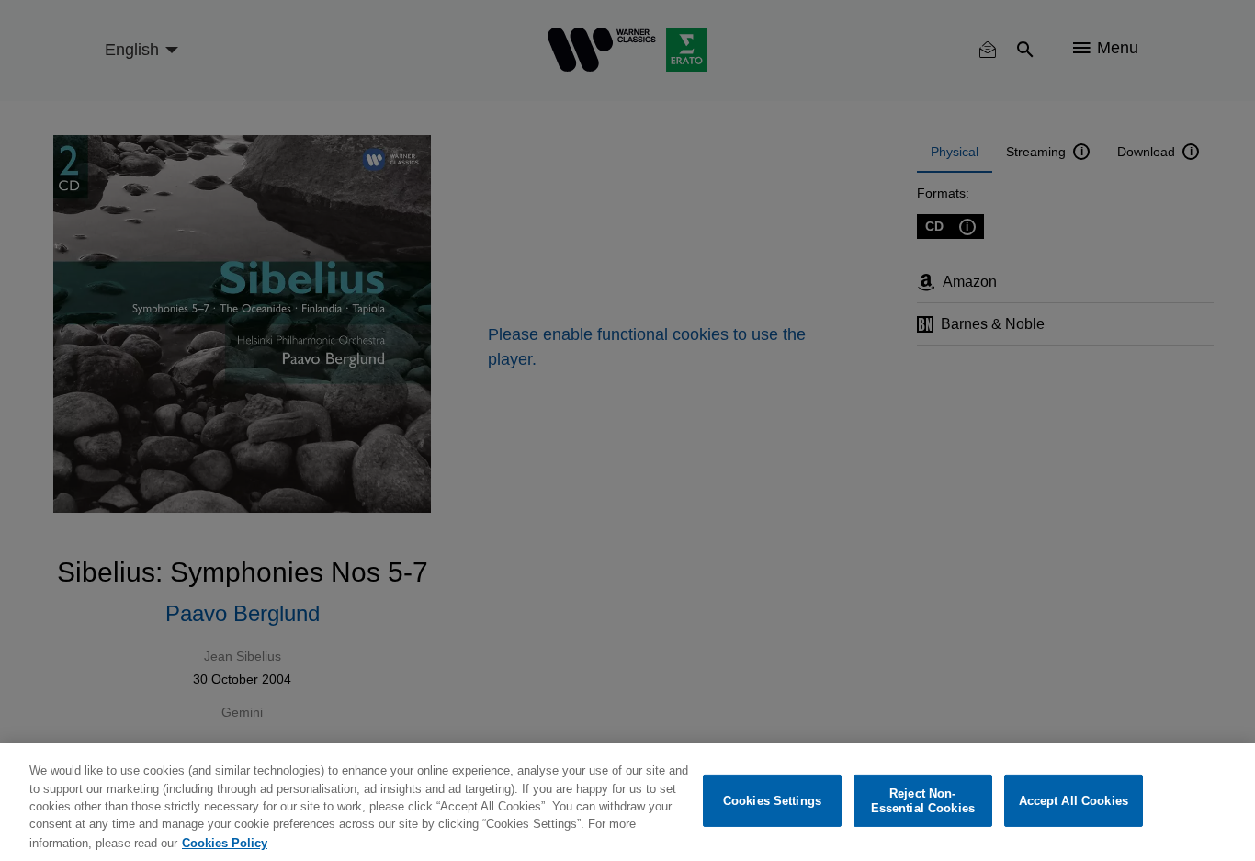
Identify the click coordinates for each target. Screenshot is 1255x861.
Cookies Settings (772, 801)
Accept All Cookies (1073, 801)
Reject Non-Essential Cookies (923, 801)
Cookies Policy (224, 842)
